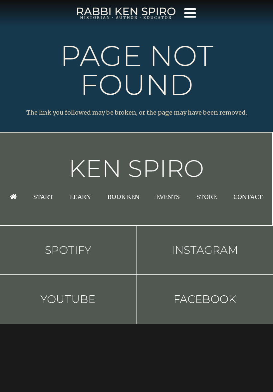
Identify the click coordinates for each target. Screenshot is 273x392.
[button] (190, 13)
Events (168, 197)
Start (43, 197)
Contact (248, 197)
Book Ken (123, 197)
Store (206, 197)
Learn (80, 197)
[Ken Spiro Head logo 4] (126, 13)
